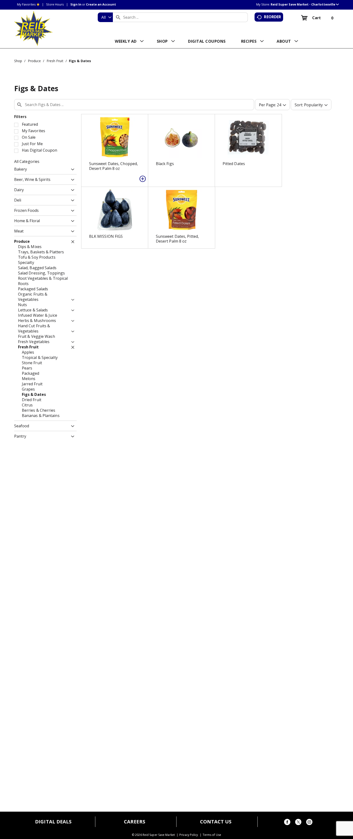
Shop (18, 61)
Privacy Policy (188, 835)
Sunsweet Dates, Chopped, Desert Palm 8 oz (113, 166)
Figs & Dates (80, 61)
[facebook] (287, 823)
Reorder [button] (272, 16)
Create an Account (101, 4)
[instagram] (309, 823)
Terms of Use (212, 835)
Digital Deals (53, 822)
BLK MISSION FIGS (106, 236)
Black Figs (165, 163)
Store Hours (55, 4)
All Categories (26, 161)
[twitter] (298, 823)
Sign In (75, 4)
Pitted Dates (234, 163)
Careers (134, 822)
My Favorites (26, 4)
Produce (34, 61)
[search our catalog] (118, 17)
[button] (305, 4)
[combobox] (105, 17)
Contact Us (216, 822)
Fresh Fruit (55, 61)
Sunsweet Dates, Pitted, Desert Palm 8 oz (177, 239)
